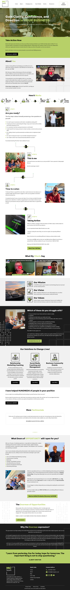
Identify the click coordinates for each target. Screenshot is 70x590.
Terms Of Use (35, 586)
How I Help (32, 575)
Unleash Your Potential (35, 577)
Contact (32, 579)
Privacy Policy (28, 586)
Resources (51, 3)
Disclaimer (43, 586)
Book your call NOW (12, 54)
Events (44, 3)
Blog (31, 573)
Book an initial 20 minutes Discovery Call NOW (42, 496)
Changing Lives (29, 3)
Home (16, 3)
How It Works (38, 3)
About (21, 3)
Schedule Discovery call (34, 341)
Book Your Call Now (34, 248)
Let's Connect (63, 4)
